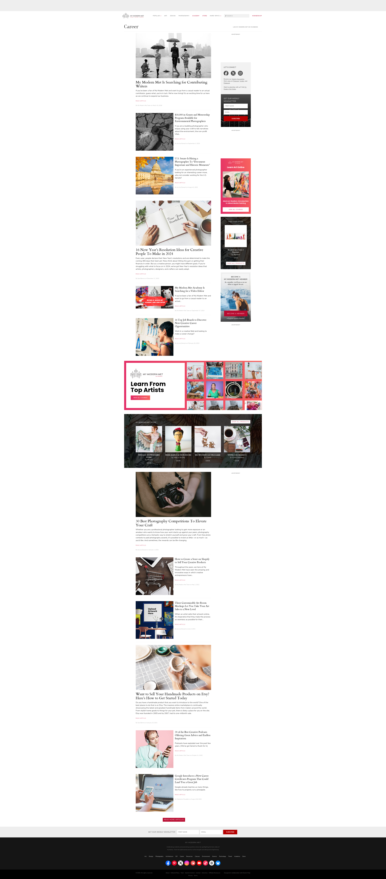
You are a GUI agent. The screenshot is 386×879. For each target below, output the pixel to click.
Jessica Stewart (181, 143)
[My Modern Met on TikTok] (205, 863)
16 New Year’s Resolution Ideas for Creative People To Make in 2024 (169, 251)
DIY (177, 856)
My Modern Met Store (146, 422)
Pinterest (236, 81)
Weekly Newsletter (238, 79)
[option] (195, 403)
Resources (189, 856)
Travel (230, 856)
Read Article (141, 101)
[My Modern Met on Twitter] (180, 863)
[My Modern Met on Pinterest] (174, 863)
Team (182, 873)
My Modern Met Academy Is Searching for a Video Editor (190, 289)
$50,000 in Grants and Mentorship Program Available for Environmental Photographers (192, 118)
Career (182, 856)
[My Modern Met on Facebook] (168, 863)
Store (204, 16)
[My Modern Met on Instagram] (186, 863)
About (168, 873)
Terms (196, 875)
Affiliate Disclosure (214, 873)
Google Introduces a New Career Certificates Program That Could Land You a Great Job (192, 779)
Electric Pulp (246, 873)
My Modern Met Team (144, 105)
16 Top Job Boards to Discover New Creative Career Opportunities (190, 323)
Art (165, 16)
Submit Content (190, 873)
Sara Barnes (141, 278)
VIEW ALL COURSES (236, 209)
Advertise (205, 873)
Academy (195, 16)
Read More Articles (174, 819)
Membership (257, 16)
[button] (215, 16)
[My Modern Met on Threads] (211, 863)
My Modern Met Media (235, 88)
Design (173, 16)
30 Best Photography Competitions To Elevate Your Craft (171, 523)
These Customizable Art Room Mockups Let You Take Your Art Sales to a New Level (192, 606)
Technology (222, 856)
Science (214, 856)
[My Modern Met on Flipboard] (193, 863)
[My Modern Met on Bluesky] (217, 863)
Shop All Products (235, 263)
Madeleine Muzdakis (183, 799)
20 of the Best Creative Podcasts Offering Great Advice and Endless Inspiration (192, 735)
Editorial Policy (175, 873)
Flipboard (227, 83)
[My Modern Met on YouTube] (199, 863)
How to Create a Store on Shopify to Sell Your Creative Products (192, 560)
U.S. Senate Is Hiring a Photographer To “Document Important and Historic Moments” (192, 162)
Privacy (190, 875)
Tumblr (242, 81)
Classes (197, 856)
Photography (184, 16)
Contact (198, 873)
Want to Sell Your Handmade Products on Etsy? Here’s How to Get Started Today (172, 696)
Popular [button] (156, 16)
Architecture (169, 856)
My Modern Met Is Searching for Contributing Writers (171, 84)
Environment (206, 856)
